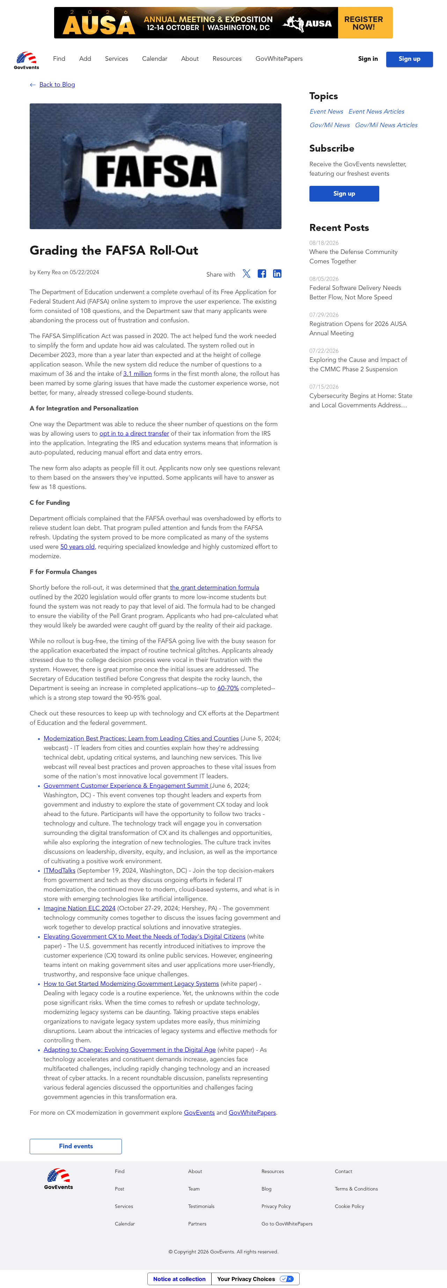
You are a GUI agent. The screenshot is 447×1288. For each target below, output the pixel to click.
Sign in (368, 59)
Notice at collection (179, 1278)
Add (85, 59)
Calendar (154, 59)
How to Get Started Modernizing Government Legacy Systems (131, 984)
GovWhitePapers (279, 59)
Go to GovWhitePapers (287, 1224)
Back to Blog (57, 85)
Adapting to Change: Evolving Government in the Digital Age (130, 1050)
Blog (267, 1189)
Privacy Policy (276, 1206)
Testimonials (201, 1206)
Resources (227, 59)
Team (194, 1189)
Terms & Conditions (356, 1189)
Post (119, 1189)
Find (59, 59)
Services (116, 59)
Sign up (409, 59)
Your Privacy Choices (246, 1278)
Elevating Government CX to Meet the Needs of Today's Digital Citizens (145, 937)
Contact (343, 1171)
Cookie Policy (349, 1206)
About (190, 59)
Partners (197, 1224)
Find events (76, 1146)
